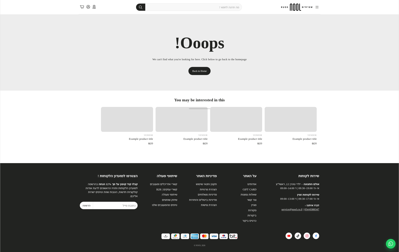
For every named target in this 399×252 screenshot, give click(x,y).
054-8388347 (311, 209)
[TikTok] (298, 236)
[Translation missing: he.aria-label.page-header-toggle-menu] (317, 7)
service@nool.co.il (291, 209)
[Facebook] (316, 236)
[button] (189, 7)
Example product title (305, 139)
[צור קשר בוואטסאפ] (391, 244)
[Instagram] (307, 236)
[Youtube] (289, 236)
